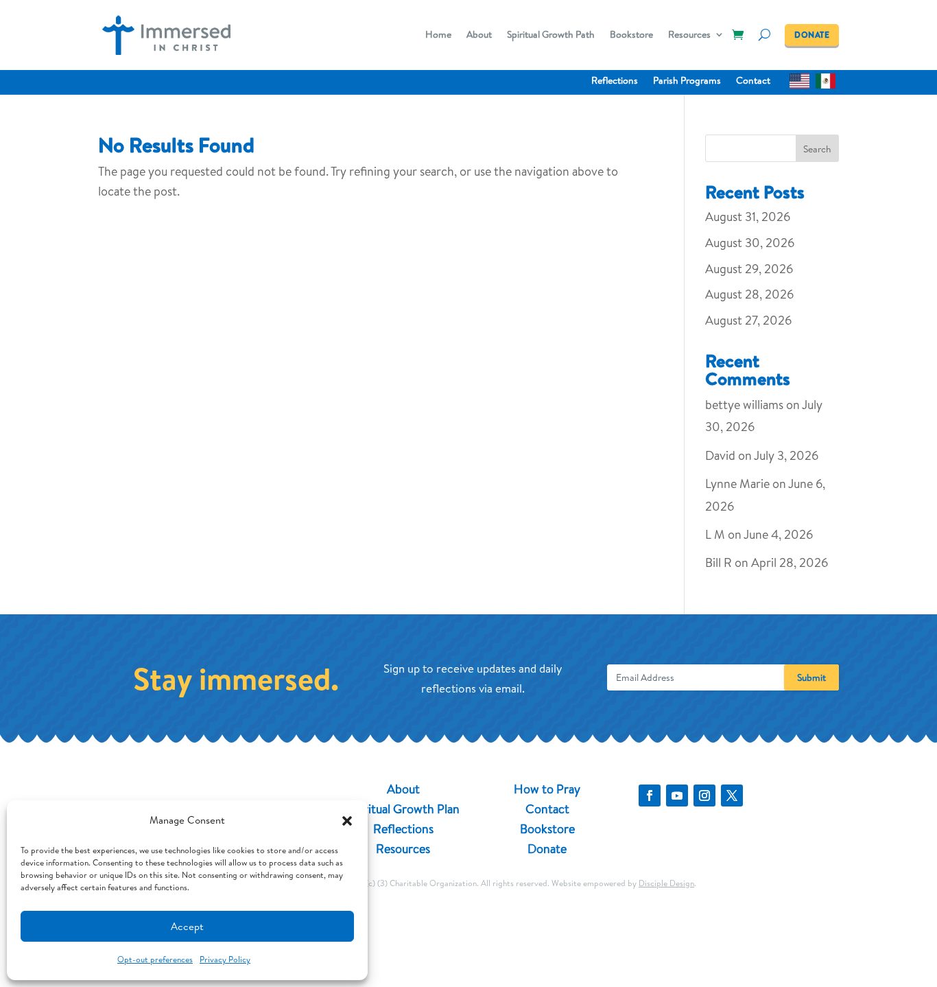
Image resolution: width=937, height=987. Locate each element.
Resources (689, 35)
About (479, 35)
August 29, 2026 (749, 268)
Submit (811, 677)
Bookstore (631, 35)
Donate (547, 848)
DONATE (811, 34)
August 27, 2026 (748, 320)
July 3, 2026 (786, 455)
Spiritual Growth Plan (403, 808)
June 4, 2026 (778, 534)
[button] (347, 821)
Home (438, 35)
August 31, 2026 (747, 216)
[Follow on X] (732, 795)
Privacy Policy (225, 959)
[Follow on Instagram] (704, 795)
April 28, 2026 (789, 562)
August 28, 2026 (749, 294)
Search (817, 149)
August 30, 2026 (749, 242)
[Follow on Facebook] (650, 795)
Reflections (614, 81)
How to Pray (547, 789)
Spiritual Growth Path (551, 35)
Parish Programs (687, 81)
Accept (187, 926)
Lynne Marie (737, 483)
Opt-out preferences (155, 959)
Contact (753, 81)
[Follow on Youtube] (677, 795)
